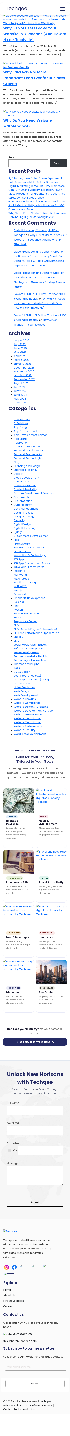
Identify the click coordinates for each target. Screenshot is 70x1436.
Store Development (26, 652)
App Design (21, 427)
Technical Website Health (30, 656)
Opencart (20, 594)
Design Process (23, 512)
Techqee (45, 1401)
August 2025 (21, 383)
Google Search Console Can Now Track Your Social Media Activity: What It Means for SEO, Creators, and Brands (36, 205)
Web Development (26, 695)
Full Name (13, 1103)
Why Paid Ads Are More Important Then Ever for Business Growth (34, 78)
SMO (17, 641)
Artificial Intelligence (27, 446)
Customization (23, 497)
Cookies (47, 1405)
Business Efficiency (25, 470)
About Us (9, 1295)
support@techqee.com (21, 1341)
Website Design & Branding (31, 707)
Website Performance (28, 726)
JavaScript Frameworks (29, 567)
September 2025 (24, 379)
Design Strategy (24, 516)
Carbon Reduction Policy (19, 1409)
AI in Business (22, 419)
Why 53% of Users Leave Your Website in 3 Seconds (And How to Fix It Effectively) (34, 34)
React (17, 617)
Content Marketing (26, 489)
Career (7, 1306)
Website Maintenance (28, 714)
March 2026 (21, 360)
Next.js (18, 590)
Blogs (17, 462)
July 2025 (20, 387)
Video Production (24, 687)
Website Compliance (27, 703)
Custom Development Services (34, 493)
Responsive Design (25, 621)
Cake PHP (20, 474)
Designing (20, 520)
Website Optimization (27, 718)
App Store (20, 439)
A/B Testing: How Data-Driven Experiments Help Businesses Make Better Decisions (35, 180)
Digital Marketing (24, 528)
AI (15, 415)
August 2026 (21, 340)
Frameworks (22, 544)
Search (13, 157)
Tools (17, 668)
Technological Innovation (30, 660)
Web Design (21, 691)
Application (21, 443)
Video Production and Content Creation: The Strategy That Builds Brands (36, 195)
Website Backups (25, 699)
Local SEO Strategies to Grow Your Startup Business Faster (40, 282)
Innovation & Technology (30, 555)
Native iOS (20, 586)
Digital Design (22, 524)
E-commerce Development (31, 536)
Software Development (29, 648)
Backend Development (28, 450)
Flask (17, 540)
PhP (16, 606)
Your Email (13, 1123)
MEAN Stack (21, 578)
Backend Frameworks (28, 454)
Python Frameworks (27, 613)
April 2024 (20, 402)
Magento (19, 571)
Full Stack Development (29, 547)
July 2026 (20, 344)
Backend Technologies (28, 458)
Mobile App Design (25, 582)
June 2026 (20, 348)
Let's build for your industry (37, 1041)
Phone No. (13, 1143)
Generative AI (22, 551)
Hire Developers (13, 1301)
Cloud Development (26, 478)
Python (18, 610)
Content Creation (25, 485)
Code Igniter (21, 481)
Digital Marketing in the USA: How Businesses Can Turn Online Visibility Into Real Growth (36, 188)
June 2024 (20, 395)
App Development (25, 431)
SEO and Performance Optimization (36, 633)
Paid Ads (19, 602)
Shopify (18, 637)
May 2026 (20, 352)
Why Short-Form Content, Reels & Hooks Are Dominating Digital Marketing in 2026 (37, 215)
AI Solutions (21, 423)
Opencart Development (29, 598)
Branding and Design (27, 466)
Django (18, 532)
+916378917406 (22, 1334)
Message (13, 1163)
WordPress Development (30, 734)
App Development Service (31, 435)
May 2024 (20, 399)
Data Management (26, 509)
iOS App (19, 559)
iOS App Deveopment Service (33, 563)
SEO (16, 625)
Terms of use (31, 1405)
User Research (23, 683)
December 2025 (24, 368)
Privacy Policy (12, 1405)
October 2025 (23, 375)
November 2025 (24, 371)
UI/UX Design (22, 672)
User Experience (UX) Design (32, 679)
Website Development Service (33, 710)
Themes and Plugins (26, 664)
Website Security (24, 730)
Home (7, 1290)
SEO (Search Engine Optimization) (35, 629)
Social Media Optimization (30, 644)
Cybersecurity (23, 505)
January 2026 (22, 364)
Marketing (20, 575)
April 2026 (20, 356)
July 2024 (20, 391)
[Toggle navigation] (62, 9)
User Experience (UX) (27, 676)
